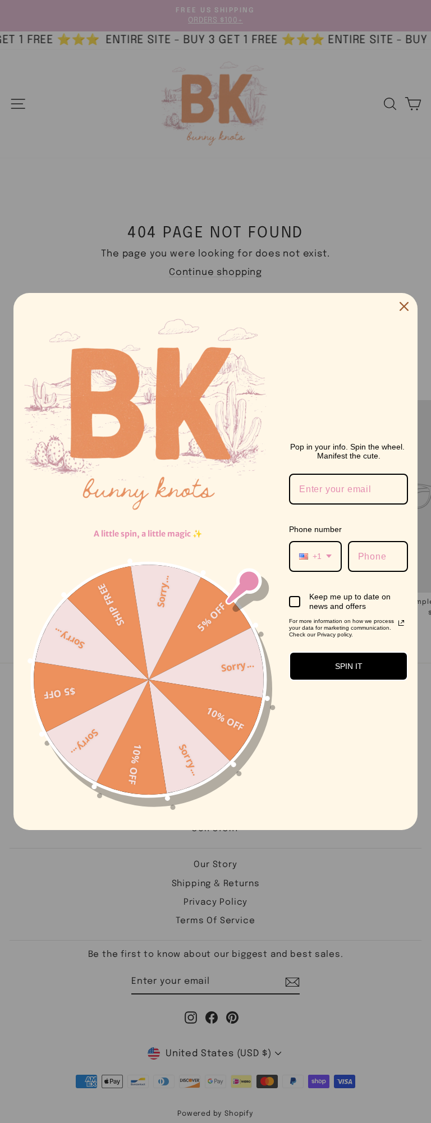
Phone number (315, 529)
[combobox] (315, 556)
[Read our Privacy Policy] (401, 623)
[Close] (404, 306)
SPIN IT (349, 666)
